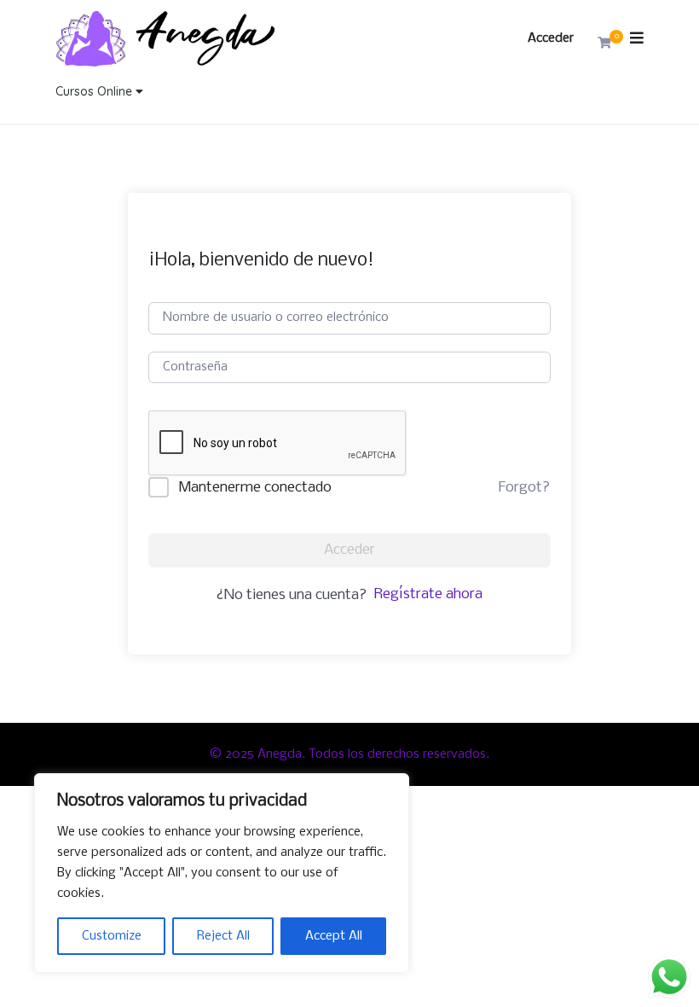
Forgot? (524, 488)
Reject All (223, 936)
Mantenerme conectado (255, 488)
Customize (112, 936)
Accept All (333, 936)
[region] (221, 873)
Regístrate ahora (428, 594)
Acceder (551, 38)
